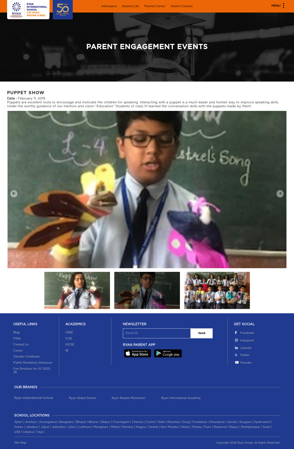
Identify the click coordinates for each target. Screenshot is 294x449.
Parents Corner (154, 6)
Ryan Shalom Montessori (128, 398)
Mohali (115, 427)
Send (201, 333)
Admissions (109, 6)
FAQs (17, 338)
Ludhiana (84, 427)
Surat (266, 427)
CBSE (69, 332)
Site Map (20, 442)
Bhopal (81, 422)
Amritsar (31, 422)
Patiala (196, 427)
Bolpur (105, 422)
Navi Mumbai (170, 427)
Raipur (233, 427)
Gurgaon (246, 422)
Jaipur (45, 427)
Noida (185, 427)
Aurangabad (48, 422)
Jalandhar (59, 427)
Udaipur (28, 432)
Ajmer (18, 422)
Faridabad (199, 422)
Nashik (153, 427)
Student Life (130, 6)
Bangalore (66, 422)
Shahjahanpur (250, 427)
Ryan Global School (82, 398)
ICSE (68, 338)
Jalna (72, 427)
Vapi (40, 432)
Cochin (150, 422)
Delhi (161, 422)
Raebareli (220, 427)
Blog (16, 332)
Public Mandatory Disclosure (32, 362)
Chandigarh (121, 422)
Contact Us (21, 344)
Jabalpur (32, 427)
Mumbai (127, 427)
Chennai (137, 422)
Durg (186, 422)
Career (18, 350)
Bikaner (93, 422)
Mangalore (101, 427)
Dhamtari (173, 422)
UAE (17, 432)
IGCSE (69, 344)
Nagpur (141, 427)
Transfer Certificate (26, 356)
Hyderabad (262, 422)
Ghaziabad (216, 422)
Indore (18, 427)
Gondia (232, 422)
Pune (207, 427)
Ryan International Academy (181, 398)
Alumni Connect (182, 6)
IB (66, 350)
